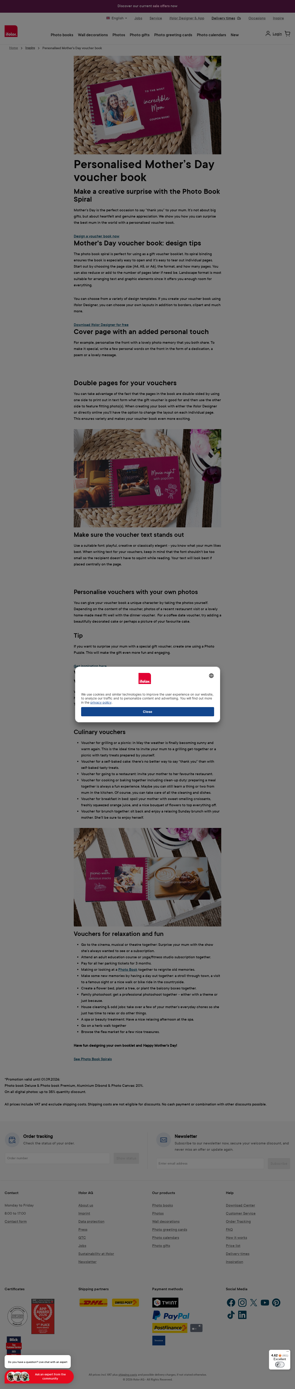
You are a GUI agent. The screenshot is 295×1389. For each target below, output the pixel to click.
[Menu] (287, 1352)
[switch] (279, 1364)
